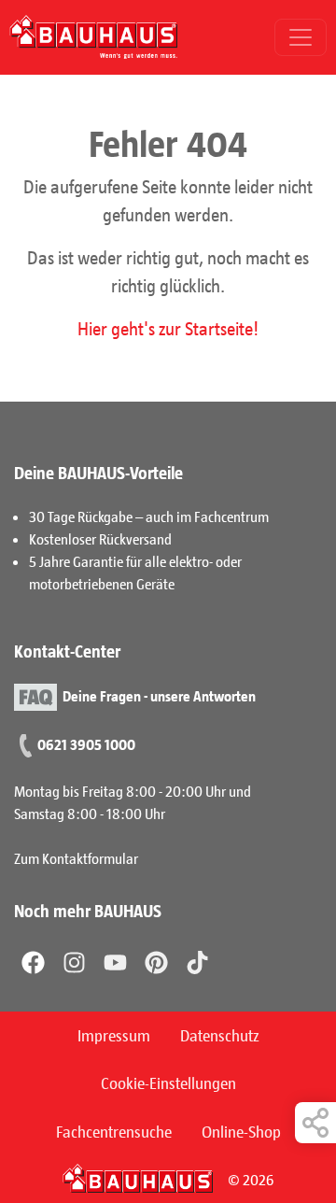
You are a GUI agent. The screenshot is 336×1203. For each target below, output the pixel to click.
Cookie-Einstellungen (168, 1082)
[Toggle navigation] (300, 37)
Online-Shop (241, 1131)
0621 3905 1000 (86, 744)
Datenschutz (219, 1035)
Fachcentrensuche (114, 1131)
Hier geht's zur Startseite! (168, 328)
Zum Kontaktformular (76, 858)
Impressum (113, 1035)
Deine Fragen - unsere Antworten (159, 694)
